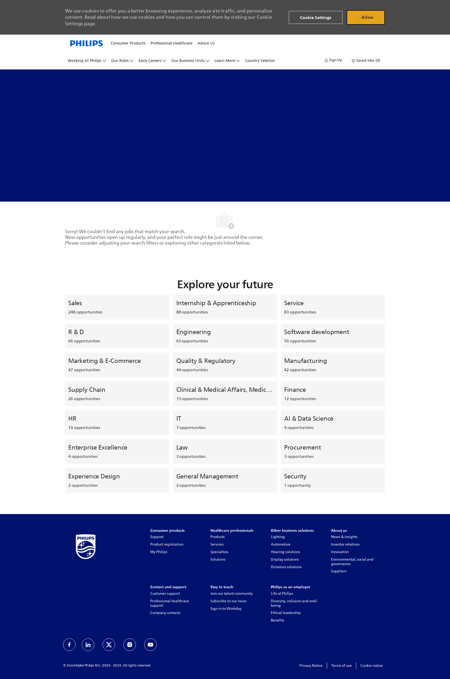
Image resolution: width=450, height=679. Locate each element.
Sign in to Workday (226, 609)
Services (217, 544)
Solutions (218, 559)
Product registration (166, 544)
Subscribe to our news (228, 601)
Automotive (280, 544)
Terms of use (341, 666)
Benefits (277, 620)
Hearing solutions (285, 552)
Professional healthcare (171, 43)
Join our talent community (231, 594)
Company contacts (165, 613)
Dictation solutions (286, 567)
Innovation (340, 552)
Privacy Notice (311, 666)
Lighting (278, 537)
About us (206, 43)
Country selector (260, 61)
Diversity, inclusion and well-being (294, 603)
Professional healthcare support (169, 603)
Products (217, 537)
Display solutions (285, 559)
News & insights (344, 537)
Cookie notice (371, 666)
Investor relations (345, 544)
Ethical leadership (286, 613)
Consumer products (128, 43)
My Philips (158, 552)
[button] (333, 60)
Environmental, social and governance (352, 561)
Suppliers (339, 571)
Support (157, 537)
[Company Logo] (86, 43)
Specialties (219, 552)
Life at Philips (282, 594)
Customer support (165, 594)
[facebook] (69, 644)
